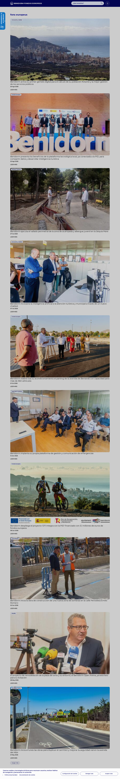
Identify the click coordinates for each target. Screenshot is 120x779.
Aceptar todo (109, 773)
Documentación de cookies (27, 775)
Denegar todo (89, 773)
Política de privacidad (11, 775)
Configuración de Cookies (69, 773)
